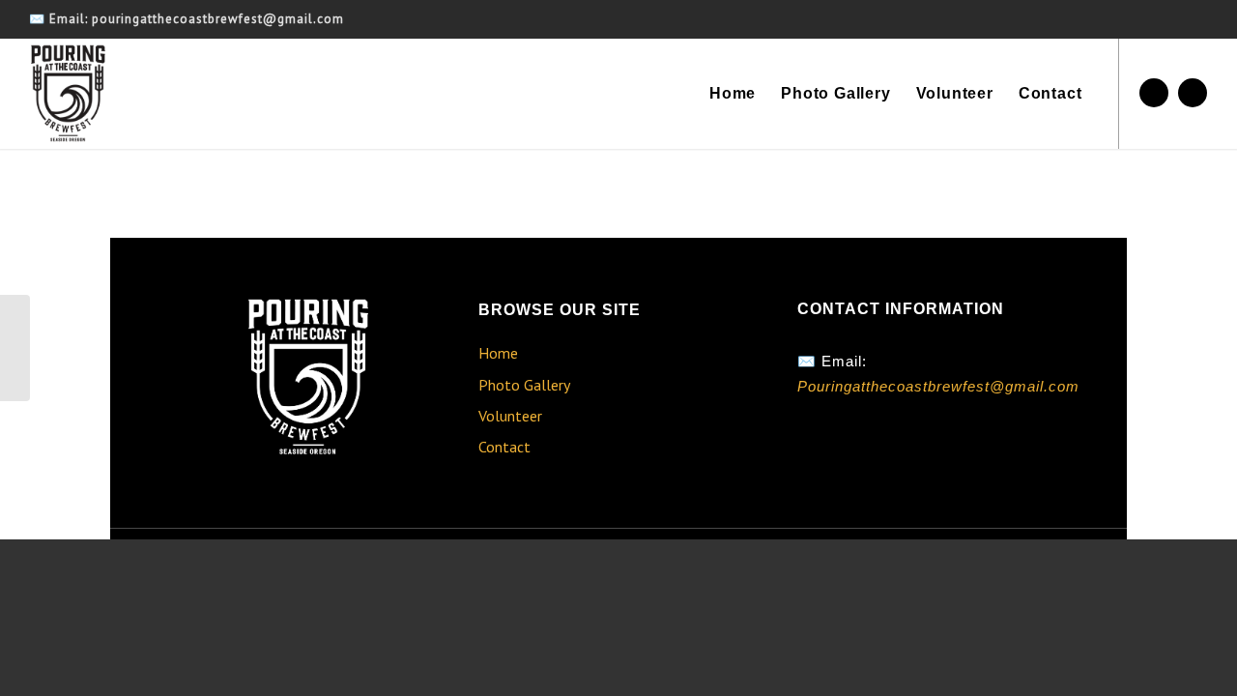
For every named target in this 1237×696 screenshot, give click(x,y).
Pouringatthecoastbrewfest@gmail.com (938, 386)
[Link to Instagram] (1192, 92)
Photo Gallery (524, 384)
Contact (504, 446)
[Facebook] (816, 450)
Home (498, 352)
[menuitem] (732, 93)
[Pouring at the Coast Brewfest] (68, 93)
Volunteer (510, 415)
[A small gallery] (15, 348)
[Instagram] (856, 450)
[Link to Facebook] (1153, 92)
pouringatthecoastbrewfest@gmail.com (218, 19)
